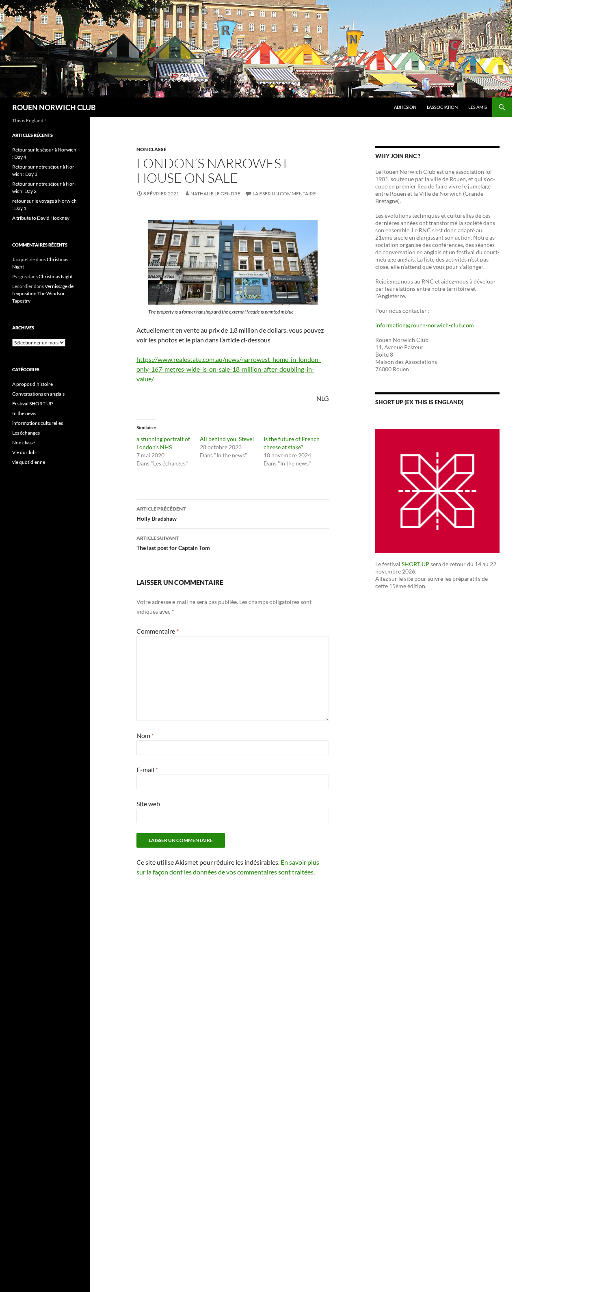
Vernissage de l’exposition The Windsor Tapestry (43, 293)
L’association (442, 107)
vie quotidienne (28, 462)
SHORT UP (415, 564)
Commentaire (157, 631)
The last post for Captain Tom (173, 543)
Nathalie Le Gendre (215, 193)
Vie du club (24, 452)
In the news (24, 413)
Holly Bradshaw (161, 514)
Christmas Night (56, 276)
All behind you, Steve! (227, 438)
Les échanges (26, 433)
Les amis (477, 107)
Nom (145, 735)
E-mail (147, 769)
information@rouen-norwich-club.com (424, 325)
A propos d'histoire (32, 384)
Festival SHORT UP (32, 403)
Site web (148, 803)
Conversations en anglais (38, 394)
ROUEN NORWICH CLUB (54, 107)
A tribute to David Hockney (40, 218)
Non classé (151, 149)
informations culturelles (37, 423)
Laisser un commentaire (284, 193)
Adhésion (405, 107)
